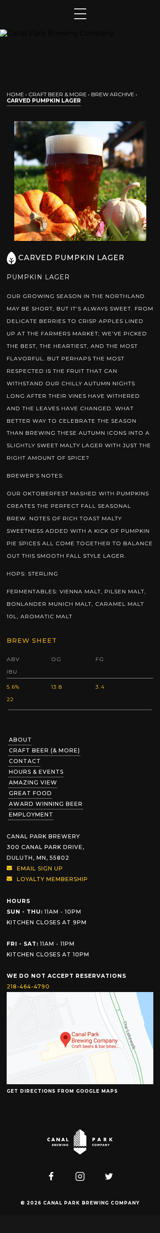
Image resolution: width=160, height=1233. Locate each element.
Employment (31, 814)
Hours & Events (36, 771)
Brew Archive (112, 94)
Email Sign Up (40, 868)
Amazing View (33, 782)
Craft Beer (44, 750)
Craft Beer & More (57, 94)
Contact (25, 761)
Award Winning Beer (46, 803)
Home (15, 94)
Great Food (30, 793)
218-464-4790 (28, 986)
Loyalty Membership (52, 879)
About (20, 739)
